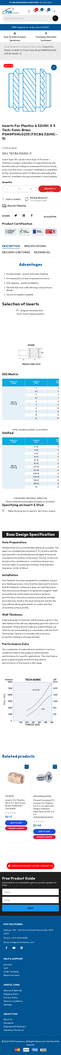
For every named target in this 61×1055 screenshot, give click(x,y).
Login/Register (29, 11)
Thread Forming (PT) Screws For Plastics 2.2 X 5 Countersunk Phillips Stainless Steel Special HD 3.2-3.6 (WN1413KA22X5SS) (44, 809)
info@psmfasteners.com (22, 942)
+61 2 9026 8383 (19, 937)
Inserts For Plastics (20, 47)
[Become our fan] (6, 948)
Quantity (7, 182)
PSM (53, 217)
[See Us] (21, 948)
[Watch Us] (14, 948)
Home (7, 47)
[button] (54, 67)
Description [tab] (11, 246)
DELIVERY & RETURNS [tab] (16, 252)
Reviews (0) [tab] (42, 252)
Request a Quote (16, 828)
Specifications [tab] (35, 246)
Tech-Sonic (36, 47)
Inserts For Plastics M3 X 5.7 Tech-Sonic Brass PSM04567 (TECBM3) (15, 804)
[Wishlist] (11, 199)
